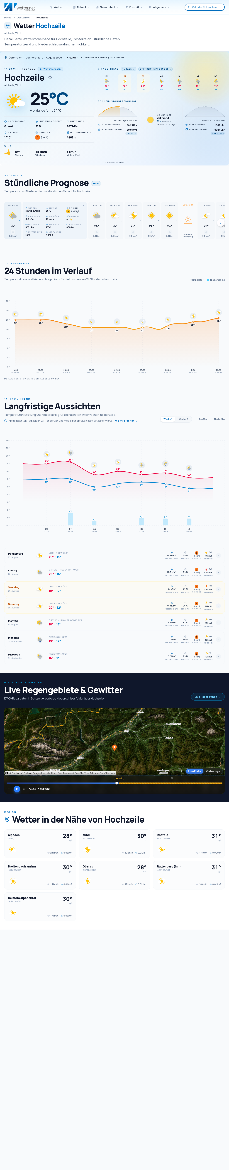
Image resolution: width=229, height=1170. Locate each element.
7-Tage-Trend (108, 68)
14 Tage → (129, 69)
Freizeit (134, 7)
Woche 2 (183, 419)
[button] (12, 220)
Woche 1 (168, 419)
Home (7, 17)
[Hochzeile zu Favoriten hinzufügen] (50, 77)
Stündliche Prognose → (155, 69)
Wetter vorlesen (52, 68)
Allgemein (159, 7)
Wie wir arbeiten (124, 420)
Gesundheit (107, 7)
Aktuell (81, 7)
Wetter (58, 7)
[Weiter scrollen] (221, 223)
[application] (114, 331)
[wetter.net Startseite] (19, 7)
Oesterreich (24, 17)
